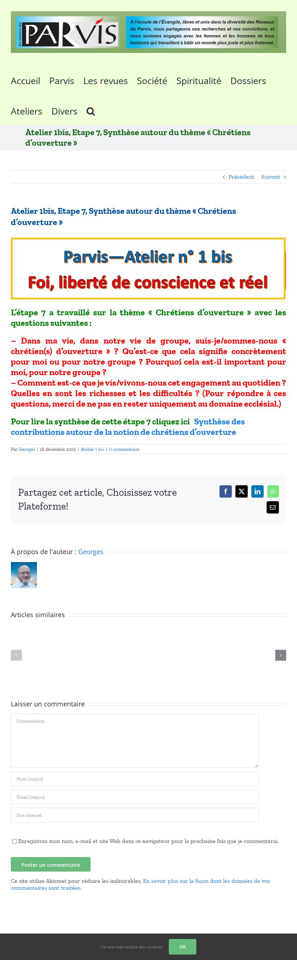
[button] (91, 110)
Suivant (270, 176)
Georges (26, 449)
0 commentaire (124, 449)
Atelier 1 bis (92, 449)
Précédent (241, 176)
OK (182, 946)
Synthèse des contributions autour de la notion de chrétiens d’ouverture (128, 426)
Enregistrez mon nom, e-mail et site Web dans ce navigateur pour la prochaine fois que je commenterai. (148, 841)
